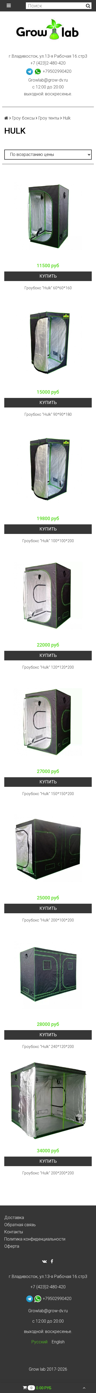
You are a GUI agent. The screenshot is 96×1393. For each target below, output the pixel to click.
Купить (48, 276)
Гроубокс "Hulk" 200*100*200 (48, 920)
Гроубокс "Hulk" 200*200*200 (48, 1173)
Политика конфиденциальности (34, 1239)
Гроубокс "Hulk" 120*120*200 (48, 667)
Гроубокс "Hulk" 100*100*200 (48, 541)
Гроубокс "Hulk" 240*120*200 (48, 1046)
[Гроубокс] (48, 216)
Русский (39, 1341)
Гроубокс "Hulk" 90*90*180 (48, 414)
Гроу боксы (23, 118)
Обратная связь (20, 1224)
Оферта (11, 1246)
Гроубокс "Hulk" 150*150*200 (48, 794)
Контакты (13, 1231)
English (58, 1341)
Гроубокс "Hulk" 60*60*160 (48, 288)
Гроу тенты (48, 118)
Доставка (14, 1217)
